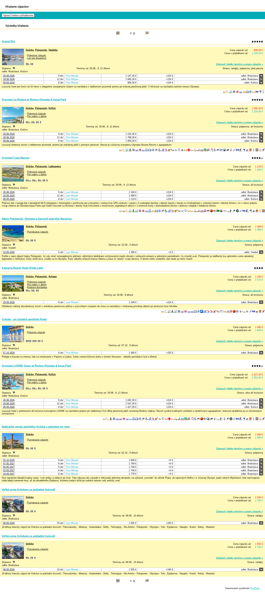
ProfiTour (255, 588)
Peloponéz (41, 50)
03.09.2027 (9, 470)
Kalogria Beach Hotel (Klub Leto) (22, 267)
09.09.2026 (9, 82)
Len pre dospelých (36, 58)
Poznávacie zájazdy (37, 231)
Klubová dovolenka (37, 287)
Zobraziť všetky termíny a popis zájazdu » (239, 64)
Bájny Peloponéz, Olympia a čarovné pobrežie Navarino (37, 218)
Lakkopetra (54, 166)
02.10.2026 (9, 460)
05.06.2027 (9, 467)
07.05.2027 (9, 463)
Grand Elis (8, 41)
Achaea (52, 276)
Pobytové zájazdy (36, 55)
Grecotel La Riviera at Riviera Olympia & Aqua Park (34, 99)
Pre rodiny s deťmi (37, 116)
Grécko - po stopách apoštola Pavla (24, 319)
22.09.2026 (9, 252)
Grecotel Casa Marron (16, 157)
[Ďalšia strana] (147, 33)
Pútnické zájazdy (36, 332)
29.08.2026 (9, 75)
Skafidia (53, 50)
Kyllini (52, 108)
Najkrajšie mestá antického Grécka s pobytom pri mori (36, 426)
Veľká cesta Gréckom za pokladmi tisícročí (28, 489)
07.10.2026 (9, 352)
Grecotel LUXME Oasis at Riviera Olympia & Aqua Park (36, 365)
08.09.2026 (9, 523)
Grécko (30, 50)
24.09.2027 (9, 473)
